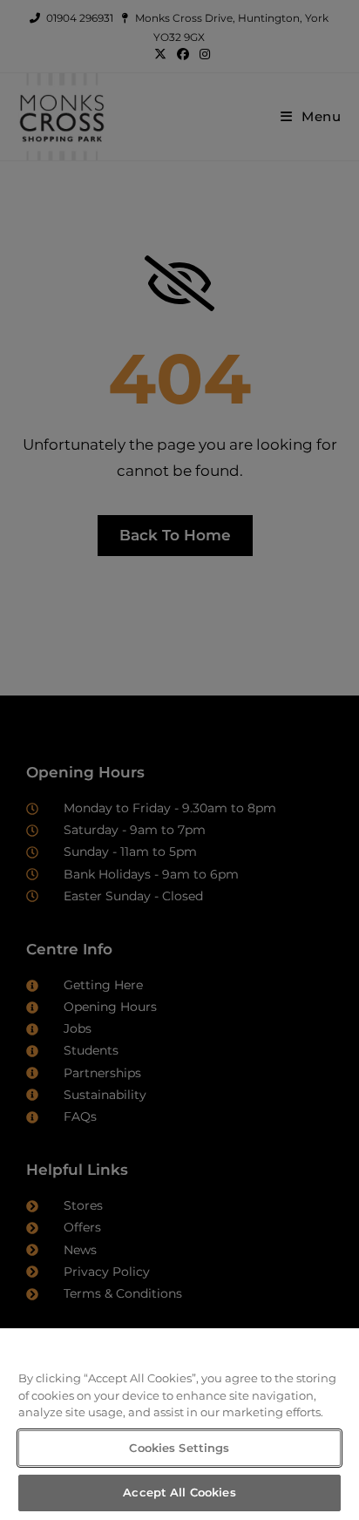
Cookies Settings (179, 1448)
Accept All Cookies (179, 1492)
